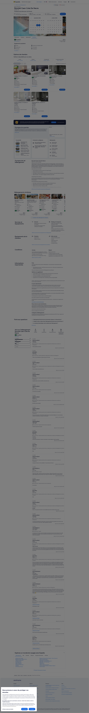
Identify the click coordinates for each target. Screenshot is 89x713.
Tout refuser (24, 709)
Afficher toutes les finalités (7, 709)
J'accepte (32, 709)
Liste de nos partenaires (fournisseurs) (9, 706)
